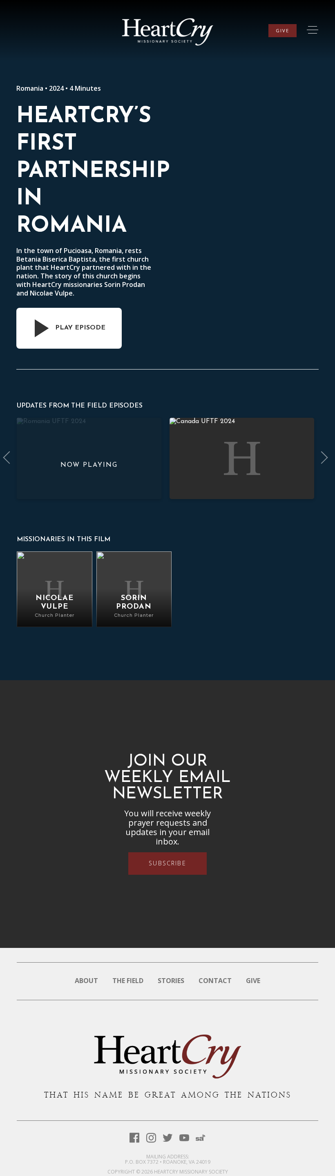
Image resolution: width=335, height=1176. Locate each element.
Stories (171, 980)
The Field (127, 980)
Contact (215, 980)
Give (282, 30)
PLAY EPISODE (80, 328)
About (86, 980)
